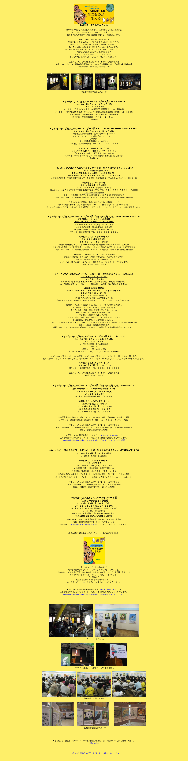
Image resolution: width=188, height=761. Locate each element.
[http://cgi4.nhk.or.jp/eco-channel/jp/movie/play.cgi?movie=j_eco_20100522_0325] (94, 725)
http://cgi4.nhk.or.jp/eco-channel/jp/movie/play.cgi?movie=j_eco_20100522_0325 (94, 440)
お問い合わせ (94, 743)
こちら (82, 582)
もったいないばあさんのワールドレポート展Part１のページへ (94, 753)
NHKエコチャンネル (109, 435)
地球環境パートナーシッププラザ (84, 524)
